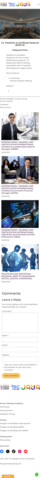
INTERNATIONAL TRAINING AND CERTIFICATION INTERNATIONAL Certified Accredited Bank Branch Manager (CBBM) (18, 145)
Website (5, 355)
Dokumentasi (22, 99)
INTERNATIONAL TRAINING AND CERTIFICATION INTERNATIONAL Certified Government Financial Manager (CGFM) (17, 189)
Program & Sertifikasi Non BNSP (14, 431)
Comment (7, 311)
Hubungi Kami (6, 410)
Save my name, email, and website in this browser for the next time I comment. (20, 367)
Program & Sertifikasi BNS (11, 427)
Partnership (5, 440)
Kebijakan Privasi (7, 414)
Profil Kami (5, 407)
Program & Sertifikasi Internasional (15, 423)
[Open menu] (39, 4)
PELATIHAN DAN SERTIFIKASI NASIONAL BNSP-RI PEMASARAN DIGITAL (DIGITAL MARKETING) (18, 276)
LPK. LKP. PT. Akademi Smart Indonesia (17, 459)
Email (5, 345)
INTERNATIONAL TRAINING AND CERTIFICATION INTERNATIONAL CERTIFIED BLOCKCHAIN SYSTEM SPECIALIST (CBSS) (18, 233)
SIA (19, 464)
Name (5, 335)
